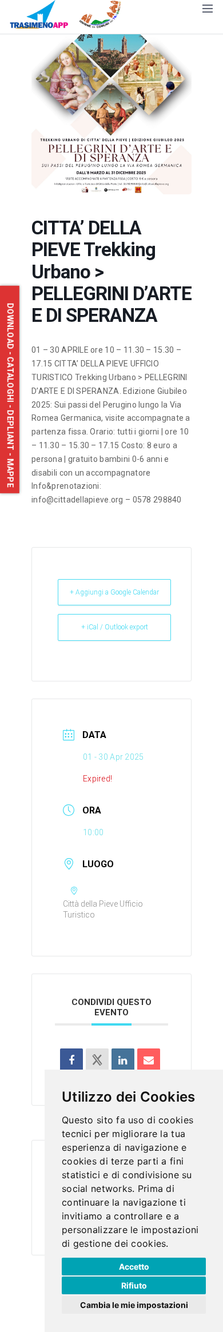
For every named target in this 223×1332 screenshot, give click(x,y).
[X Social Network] (97, 1059)
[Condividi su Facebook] (71, 1059)
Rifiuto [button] (134, 1285)
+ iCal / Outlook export (114, 627)
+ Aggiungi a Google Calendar (114, 592)
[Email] (148, 1059)
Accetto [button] (134, 1266)
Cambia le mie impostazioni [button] (134, 1305)
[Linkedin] (123, 1059)
